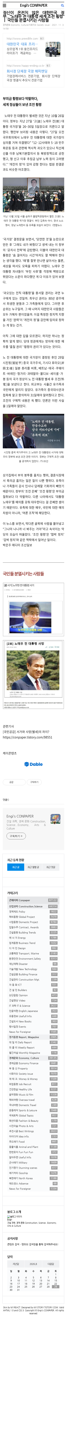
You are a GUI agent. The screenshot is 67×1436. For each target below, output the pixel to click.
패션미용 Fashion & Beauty (33, 1120)
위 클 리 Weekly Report (33, 1047)
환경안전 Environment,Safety (33, 958)
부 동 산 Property (33, 1068)
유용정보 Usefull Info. (33, 1016)
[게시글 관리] (21, 782)
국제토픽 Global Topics (33, 1115)
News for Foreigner (33, 1031)
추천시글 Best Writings (33, 1131)
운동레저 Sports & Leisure (33, 1110)
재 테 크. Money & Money (33, 1078)
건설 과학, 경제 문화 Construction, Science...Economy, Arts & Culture (26, 825)
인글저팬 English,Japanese (33, 1010)
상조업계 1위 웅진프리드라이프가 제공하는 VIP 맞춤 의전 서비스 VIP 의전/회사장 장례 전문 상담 (22, 51)
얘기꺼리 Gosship (33, 1172)
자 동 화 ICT (33, 984)
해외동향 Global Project (33, 916)
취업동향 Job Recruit (33, 1084)
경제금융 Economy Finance (33, 1063)
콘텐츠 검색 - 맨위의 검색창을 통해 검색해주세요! (32, 1244)
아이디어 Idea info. (33, 1136)
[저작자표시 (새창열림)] (43, 782)
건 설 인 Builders (33, 989)
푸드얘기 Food (33, 1141)
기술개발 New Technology (33, 968)
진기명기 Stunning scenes (33, 1167)
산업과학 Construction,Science (33, 906)
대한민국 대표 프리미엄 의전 (22, 44)
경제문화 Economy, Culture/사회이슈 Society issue (26, 25)
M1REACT (15, 1307)
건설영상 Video (33, 1000)
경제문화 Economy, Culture (33, 1057)
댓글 (5, 799)
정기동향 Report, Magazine (33, 1036)
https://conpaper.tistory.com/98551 (27, 737)
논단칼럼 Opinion (33, 995)
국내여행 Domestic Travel (33, 1104)
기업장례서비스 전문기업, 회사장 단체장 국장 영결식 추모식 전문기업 (33, 78)
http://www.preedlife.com (22, 38)
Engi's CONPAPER (33, 5)
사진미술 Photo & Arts (33, 1125)
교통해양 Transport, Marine (33, 953)
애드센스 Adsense (33, 1183)
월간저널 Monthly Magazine (33, 1052)
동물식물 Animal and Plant (33, 1146)
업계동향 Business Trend (33, 942)
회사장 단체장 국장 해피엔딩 (27, 71)
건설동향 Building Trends (33, 932)
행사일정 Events (33, 1026)
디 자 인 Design (33, 948)
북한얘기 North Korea (33, 1178)
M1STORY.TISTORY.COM (46, 1307)
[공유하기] (17, 782)
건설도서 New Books (33, 1021)
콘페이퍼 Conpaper (33, 900)
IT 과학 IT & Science (33, 1005)
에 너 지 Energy (33, 937)
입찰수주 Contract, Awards (33, 927)
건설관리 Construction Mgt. (33, 979)
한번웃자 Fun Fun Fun (33, 1151)
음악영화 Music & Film (33, 1094)
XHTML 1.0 (8, 1310)
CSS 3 (21, 1310)
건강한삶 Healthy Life (33, 1089)
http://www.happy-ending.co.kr (25, 65)
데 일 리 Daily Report (33, 1042)
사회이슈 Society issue (33, 1073)
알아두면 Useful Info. (33, 1157)
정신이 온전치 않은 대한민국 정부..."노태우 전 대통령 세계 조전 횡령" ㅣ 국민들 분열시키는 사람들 (33, 16)
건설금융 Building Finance (33, 974)
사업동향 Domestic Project (33, 921)
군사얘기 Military (33, 1162)
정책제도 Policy (33, 911)
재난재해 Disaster (33, 963)
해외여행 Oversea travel (33, 1099)
